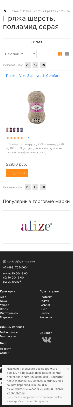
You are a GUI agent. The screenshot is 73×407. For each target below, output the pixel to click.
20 (27, 64)
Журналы (6, 317)
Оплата (44, 300)
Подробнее (17, 173)
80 (43, 64)
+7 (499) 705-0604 (15, 267)
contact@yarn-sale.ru (21, 261)
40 (35, 64)
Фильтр (36, 42)
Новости (5, 348)
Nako (3, 300)
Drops (4, 309)
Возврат (45, 305)
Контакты (46, 317)
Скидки (44, 313)
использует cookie (32, 368)
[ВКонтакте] (46, 339)
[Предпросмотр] (36, 107)
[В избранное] (63, 171)
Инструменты (9, 313)
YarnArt (4, 305)
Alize (3, 296)
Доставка (46, 296)
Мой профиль (9, 332)
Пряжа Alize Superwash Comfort (33, 76)
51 (28, 138)
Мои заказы (8, 336)
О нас (43, 309)
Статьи (4, 352)
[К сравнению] (57, 171)
